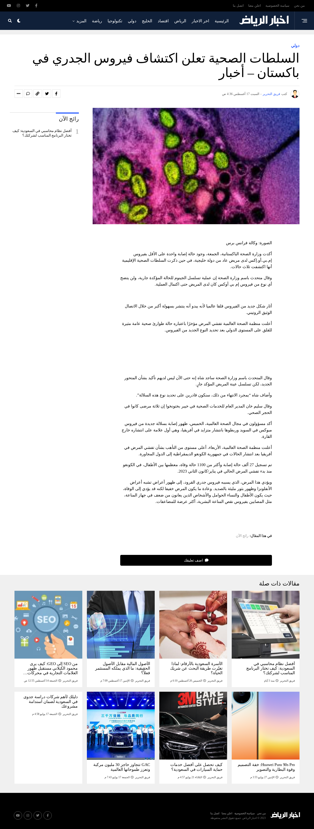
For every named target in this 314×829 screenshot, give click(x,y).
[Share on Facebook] (56, 93)
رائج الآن (242, 536)
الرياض (180, 21)
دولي (132, 21)
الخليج (147, 21)
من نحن (299, 5)
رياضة (97, 21)
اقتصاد (163, 21)
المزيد (81, 21)
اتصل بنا (238, 5)
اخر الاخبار (200, 21)
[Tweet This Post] (47, 93)
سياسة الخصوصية (277, 5)
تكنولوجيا (115, 21)
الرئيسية (222, 21)
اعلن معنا (254, 5)
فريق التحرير (271, 94)
